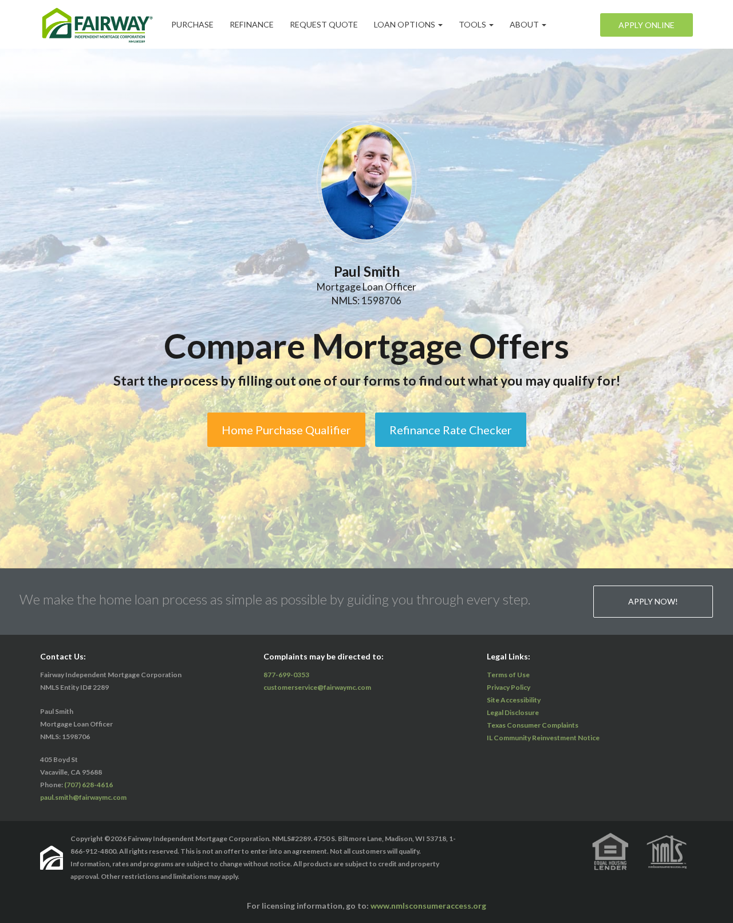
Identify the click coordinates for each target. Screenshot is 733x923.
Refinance (252, 24)
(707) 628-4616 (88, 784)
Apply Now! (653, 601)
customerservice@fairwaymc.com (317, 687)
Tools (473, 24)
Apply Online (646, 25)
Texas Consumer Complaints (532, 725)
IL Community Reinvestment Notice (543, 737)
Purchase (192, 24)
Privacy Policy (508, 687)
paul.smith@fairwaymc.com (83, 797)
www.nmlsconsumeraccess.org (428, 905)
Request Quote (324, 24)
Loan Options (405, 24)
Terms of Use (508, 674)
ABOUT (525, 24)
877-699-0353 (286, 674)
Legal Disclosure (513, 712)
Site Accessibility (514, 700)
